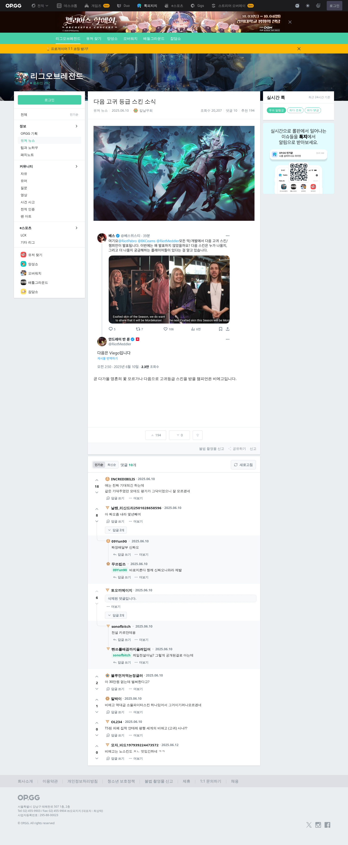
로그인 (334, 6)
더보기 (138, 498)
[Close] (290, 22)
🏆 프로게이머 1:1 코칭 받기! (67, 49)
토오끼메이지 (121, 590)
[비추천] (97, 492)
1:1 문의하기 (210, 781)
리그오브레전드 (68, 38)
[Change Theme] (307, 5)
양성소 (112, 38)
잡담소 (175, 38)
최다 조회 (295, 110)
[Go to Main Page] (13, 5)
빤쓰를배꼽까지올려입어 (131, 649)
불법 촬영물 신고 (159, 781)
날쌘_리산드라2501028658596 (136, 507)
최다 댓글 (313, 110)
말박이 (116, 698)
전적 (40, 6)
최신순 (111, 465)
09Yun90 (119, 541)
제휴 (186, 781)
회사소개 (25, 781)
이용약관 (50, 781)
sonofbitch (121, 626)
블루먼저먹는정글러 (127, 675)
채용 (235, 781)
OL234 (116, 721)
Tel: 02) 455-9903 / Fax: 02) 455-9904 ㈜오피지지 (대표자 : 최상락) (60, 811)
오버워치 (130, 38)
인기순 (99, 465)
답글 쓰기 (117, 498)
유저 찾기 (93, 38)
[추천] (97, 480)
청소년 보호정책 (121, 781)
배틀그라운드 (154, 38)
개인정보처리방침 (82, 781)
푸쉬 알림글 (276, 110)
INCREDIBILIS (123, 479)
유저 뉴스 (101, 110)
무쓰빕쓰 (119, 564)
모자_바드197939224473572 (135, 745)
